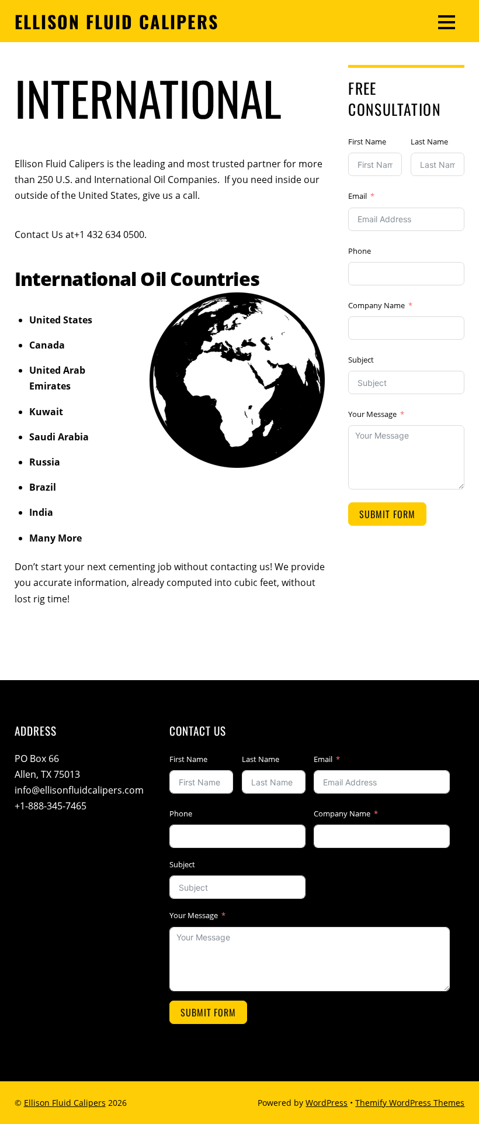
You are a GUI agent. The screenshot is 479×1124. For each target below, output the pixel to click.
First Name (367, 141)
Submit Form (387, 514)
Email (357, 196)
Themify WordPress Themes (409, 1102)
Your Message (372, 414)
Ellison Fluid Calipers (65, 1102)
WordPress (327, 1102)
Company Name (376, 305)
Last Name (429, 141)
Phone (359, 251)
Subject (361, 359)
